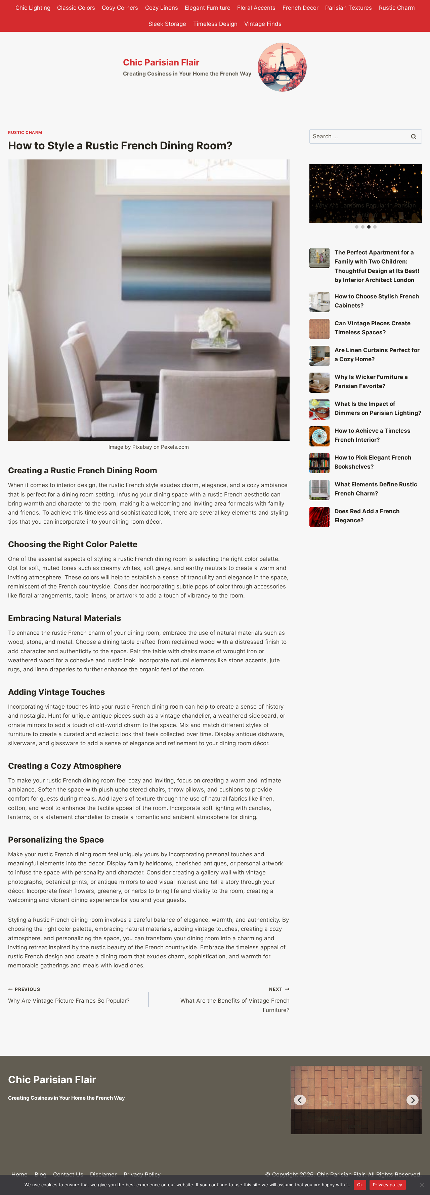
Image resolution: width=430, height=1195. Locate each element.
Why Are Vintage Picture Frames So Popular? (69, 995)
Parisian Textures (348, 7)
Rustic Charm (397, 7)
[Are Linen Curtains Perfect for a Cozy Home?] (319, 356)
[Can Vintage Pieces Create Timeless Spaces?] (319, 329)
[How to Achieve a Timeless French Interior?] (319, 436)
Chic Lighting (32, 7)
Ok (360, 1184)
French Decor (300, 7)
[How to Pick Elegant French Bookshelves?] (319, 463)
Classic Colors (76, 7)
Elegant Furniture (207, 7)
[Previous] (300, 1100)
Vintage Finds (263, 23)
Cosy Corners (120, 7)
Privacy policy (387, 1184)
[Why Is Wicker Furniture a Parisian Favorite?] (319, 383)
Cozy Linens (161, 7)
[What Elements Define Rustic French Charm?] (319, 490)
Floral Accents (256, 7)
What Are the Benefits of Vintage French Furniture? (235, 1000)
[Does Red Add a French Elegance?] (319, 517)
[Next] (412, 1100)
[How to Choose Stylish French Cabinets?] (319, 302)
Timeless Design (215, 23)
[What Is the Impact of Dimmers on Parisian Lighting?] (319, 409)
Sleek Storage (167, 23)
